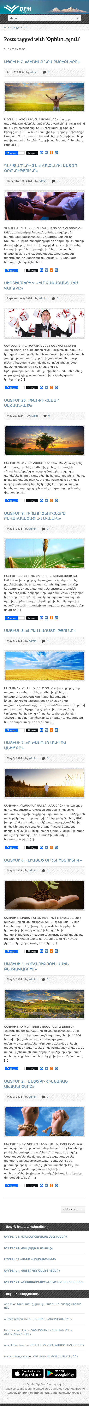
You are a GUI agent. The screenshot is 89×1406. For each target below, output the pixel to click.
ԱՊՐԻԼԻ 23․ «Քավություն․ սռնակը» (28, 1248)
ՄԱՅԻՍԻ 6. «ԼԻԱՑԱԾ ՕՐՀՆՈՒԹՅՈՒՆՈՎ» (43, 860)
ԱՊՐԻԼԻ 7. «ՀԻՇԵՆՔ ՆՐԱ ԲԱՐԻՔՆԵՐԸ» (42, 61)
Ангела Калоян (13, 1319)
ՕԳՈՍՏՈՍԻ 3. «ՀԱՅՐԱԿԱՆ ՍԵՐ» (49, 1319)
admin (33, 72)
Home (6, 27)
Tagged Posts (20, 27)
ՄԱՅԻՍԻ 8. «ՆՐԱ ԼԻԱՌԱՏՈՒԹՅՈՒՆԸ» (40, 630)
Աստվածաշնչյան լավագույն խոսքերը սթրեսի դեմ (42, 1305)
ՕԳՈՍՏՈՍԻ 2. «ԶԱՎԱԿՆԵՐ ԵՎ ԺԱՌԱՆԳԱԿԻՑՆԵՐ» (38, 1332)
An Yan (8, 1304)
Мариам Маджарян (16, 1356)
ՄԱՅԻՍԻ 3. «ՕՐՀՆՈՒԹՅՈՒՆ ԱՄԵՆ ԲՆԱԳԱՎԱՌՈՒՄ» (36, 966)
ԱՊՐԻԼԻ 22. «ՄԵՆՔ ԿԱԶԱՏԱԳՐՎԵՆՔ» (30, 1259)
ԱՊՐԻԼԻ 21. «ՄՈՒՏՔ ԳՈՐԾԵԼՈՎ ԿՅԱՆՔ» (32, 1270)
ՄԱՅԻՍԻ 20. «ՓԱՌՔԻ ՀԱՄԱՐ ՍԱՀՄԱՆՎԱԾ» (31, 403)
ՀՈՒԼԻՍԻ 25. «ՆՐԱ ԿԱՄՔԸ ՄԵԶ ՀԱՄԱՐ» (57, 1345)
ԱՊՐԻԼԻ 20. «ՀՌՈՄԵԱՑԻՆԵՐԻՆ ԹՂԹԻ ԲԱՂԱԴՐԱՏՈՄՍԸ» (43, 1282)
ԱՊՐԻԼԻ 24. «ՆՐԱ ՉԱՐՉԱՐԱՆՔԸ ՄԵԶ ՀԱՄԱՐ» (35, 1236)
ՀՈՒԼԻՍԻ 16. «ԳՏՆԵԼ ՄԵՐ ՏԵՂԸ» (55, 1356)
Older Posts (72, 1209)
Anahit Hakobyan (14, 1345)
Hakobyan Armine (15, 1330)
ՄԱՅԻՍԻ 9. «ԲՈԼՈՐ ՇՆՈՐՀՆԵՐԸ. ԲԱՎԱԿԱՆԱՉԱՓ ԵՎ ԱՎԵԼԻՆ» (35, 516)
